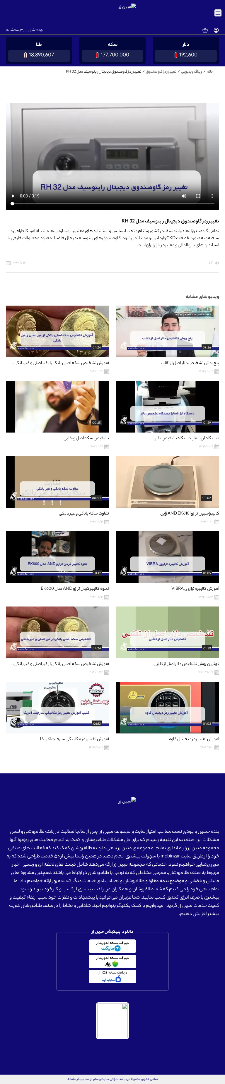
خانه (210, 72)
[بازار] (112, 961)
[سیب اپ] (112, 976)
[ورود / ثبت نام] (216, 30)
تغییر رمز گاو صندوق (161, 72)
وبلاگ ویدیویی (191, 72)
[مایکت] (112, 946)
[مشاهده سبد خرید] (205, 30)
